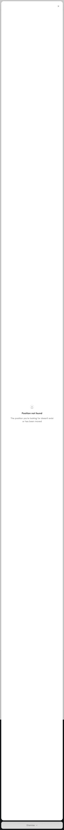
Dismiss (31, 825)
